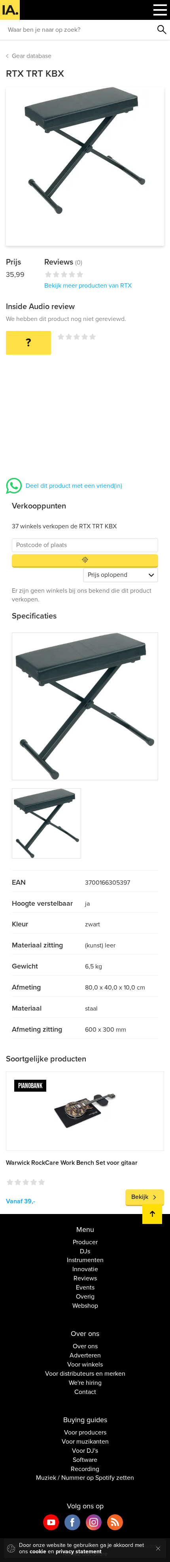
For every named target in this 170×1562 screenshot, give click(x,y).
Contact (85, 1392)
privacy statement (79, 1551)
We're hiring (85, 1383)
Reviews (85, 1278)
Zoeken (162, 30)
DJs (85, 1251)
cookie (38, 1551)
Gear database (31, 56)
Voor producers (85, 1432)
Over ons (85, 1346)
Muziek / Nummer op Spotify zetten (85, 1478)
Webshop (85, 1306)
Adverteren (85, 1355)
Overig (85, 1297)
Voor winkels (85, 1365)
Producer (85, 1242)
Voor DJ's (85, 1451)
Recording (85, 1469)
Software (85, 1460)
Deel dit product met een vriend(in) (74, 486)
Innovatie (85, 1269)
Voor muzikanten (85, 1442)
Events (85, 1287)
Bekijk (139, 1197)
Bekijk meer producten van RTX (88, 286)
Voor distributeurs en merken (85, 1374)
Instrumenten (85, 1260)
